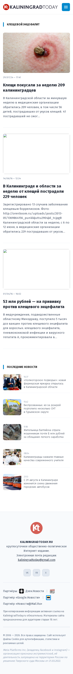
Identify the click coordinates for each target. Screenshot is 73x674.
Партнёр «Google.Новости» (21, 597)
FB (36, 573)
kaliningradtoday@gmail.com (36, 560)
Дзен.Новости (35, 591)
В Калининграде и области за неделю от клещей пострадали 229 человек (33, 191)
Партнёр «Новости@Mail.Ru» (22, 604)
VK (27, 573)
